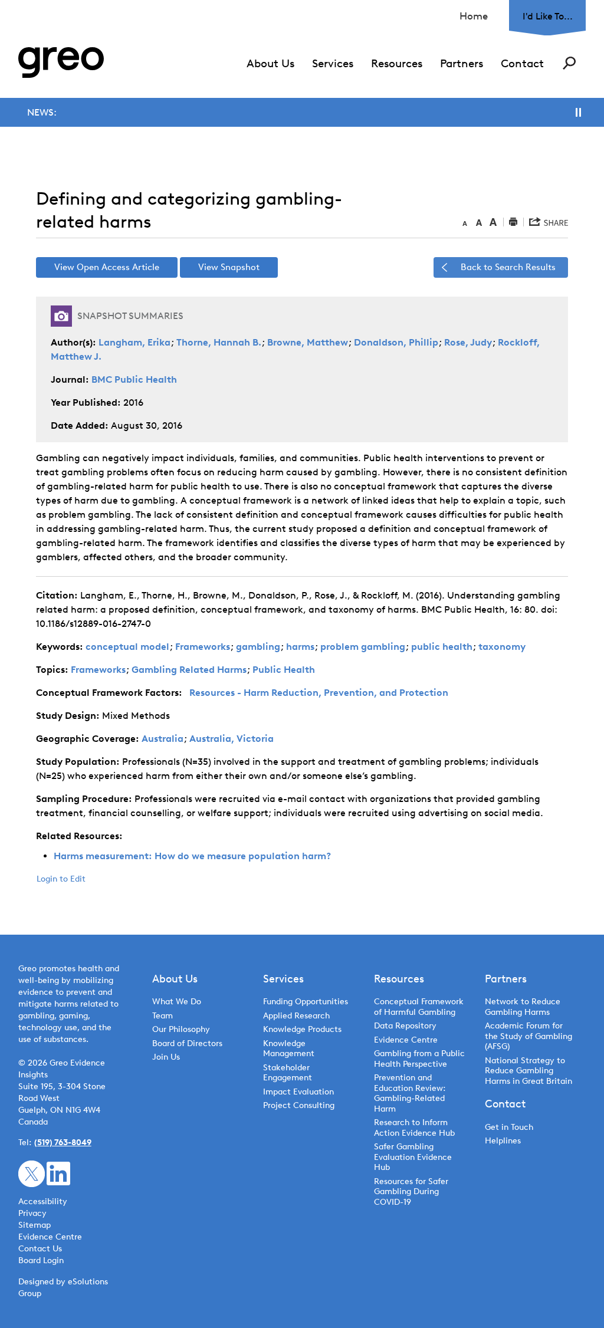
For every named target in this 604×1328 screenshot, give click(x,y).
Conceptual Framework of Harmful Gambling (419, 1007)
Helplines (503, 1141)
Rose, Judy (468, 342)
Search (569, 63)
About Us (270, 63)
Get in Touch (509, 1127)
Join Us (166, 1057)
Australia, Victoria (231, 738)
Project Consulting (298, 1105)
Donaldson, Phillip (396, 342)
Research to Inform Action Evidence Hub (414, 1127)
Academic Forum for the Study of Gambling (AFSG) (528, 1036)
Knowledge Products (303, 1029)
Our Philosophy (181, 1029)
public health (441, 646)
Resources (396, 63)
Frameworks (202, 646)
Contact (522, 63)
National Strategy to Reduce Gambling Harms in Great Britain (528, 1071)
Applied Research (296, 1016)
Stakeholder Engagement (287, 1073)
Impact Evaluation (298, 1092)
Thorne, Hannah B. (218, 342)
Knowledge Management (288, 1048)
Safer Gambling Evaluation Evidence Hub (413, 1157)
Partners (461, 63)
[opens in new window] (31, 1173)
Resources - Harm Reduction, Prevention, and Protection (318, 692)
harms (300, 646)
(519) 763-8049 (62, 1143)
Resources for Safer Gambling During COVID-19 (411, 1191)
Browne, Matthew (307, 342)
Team (162, 1016)
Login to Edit (61, 879)
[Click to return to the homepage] (61, 62)
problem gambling (362, 646)
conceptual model (127, 646)
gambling (258, 646)
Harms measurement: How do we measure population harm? (192, 856)
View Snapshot (229, 267)
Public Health (283, 669)
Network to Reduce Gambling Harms (522, 1007)
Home (473, 16)
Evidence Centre (406, 1040)
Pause (578, 112)
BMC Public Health (134, 379)
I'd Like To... (548, 16)
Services (332, 63)
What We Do (176, 1002)
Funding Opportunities (305, 1002)
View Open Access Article (106, 267)
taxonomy (502, 646)
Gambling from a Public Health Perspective (419, 1058)
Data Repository (405, 1026)
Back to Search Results (508, 267)
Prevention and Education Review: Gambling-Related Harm (410, 1093)
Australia (162, 738)
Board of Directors (187, 1043)
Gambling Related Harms (189, 669)
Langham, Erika (134, 342)
